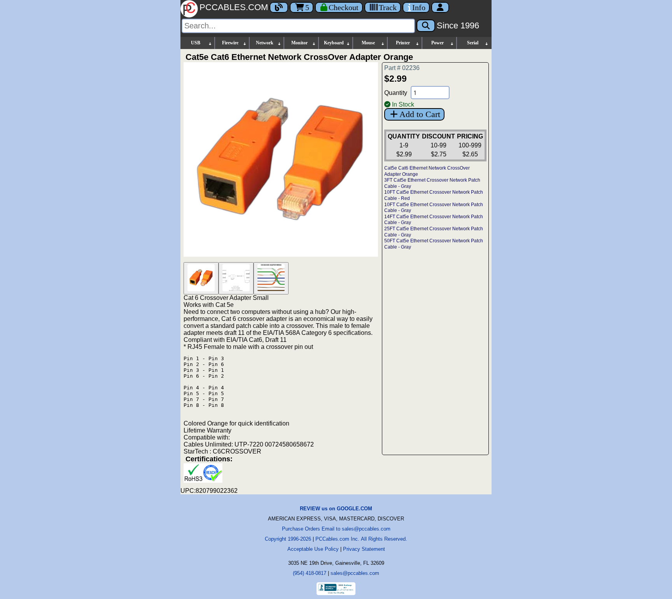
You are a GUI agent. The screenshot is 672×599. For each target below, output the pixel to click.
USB (195, 43)
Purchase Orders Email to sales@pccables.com (336, 529)
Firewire (230, 43)
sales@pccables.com (355, 573)
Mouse (368, 43)
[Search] (425, 25)
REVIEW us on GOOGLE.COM (336, 508)
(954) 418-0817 (309, 573)
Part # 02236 (402, 68)
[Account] (440, 7)
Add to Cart (419, 114)
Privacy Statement (364, 549)
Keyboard (334, 43)
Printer (403, 43)
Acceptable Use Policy (313, 549)
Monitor (299, 43)
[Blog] (279, 7)
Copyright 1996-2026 (288, 539)
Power (437, 43)
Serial (472, 43)
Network (264, 43)
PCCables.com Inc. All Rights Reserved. (361, 539)
